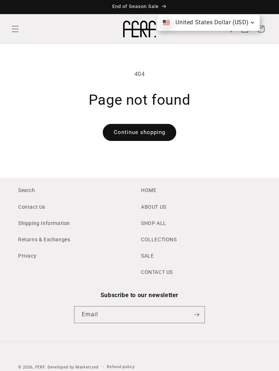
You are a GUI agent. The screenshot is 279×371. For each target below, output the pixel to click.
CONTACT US (157, 272)
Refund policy (120, 366)
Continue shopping (139, 132)
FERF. (40, 367)
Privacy (27, 256)
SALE (147, 256)
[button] (15, 29)
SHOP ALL (153, 223)
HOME (148, 190)
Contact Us (31, 207)
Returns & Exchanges (44, 239)
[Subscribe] (197, 314)
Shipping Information (44, 223)
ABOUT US (153, 207)
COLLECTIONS (159, 239)
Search (26, 190)
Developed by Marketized (73, 367)
